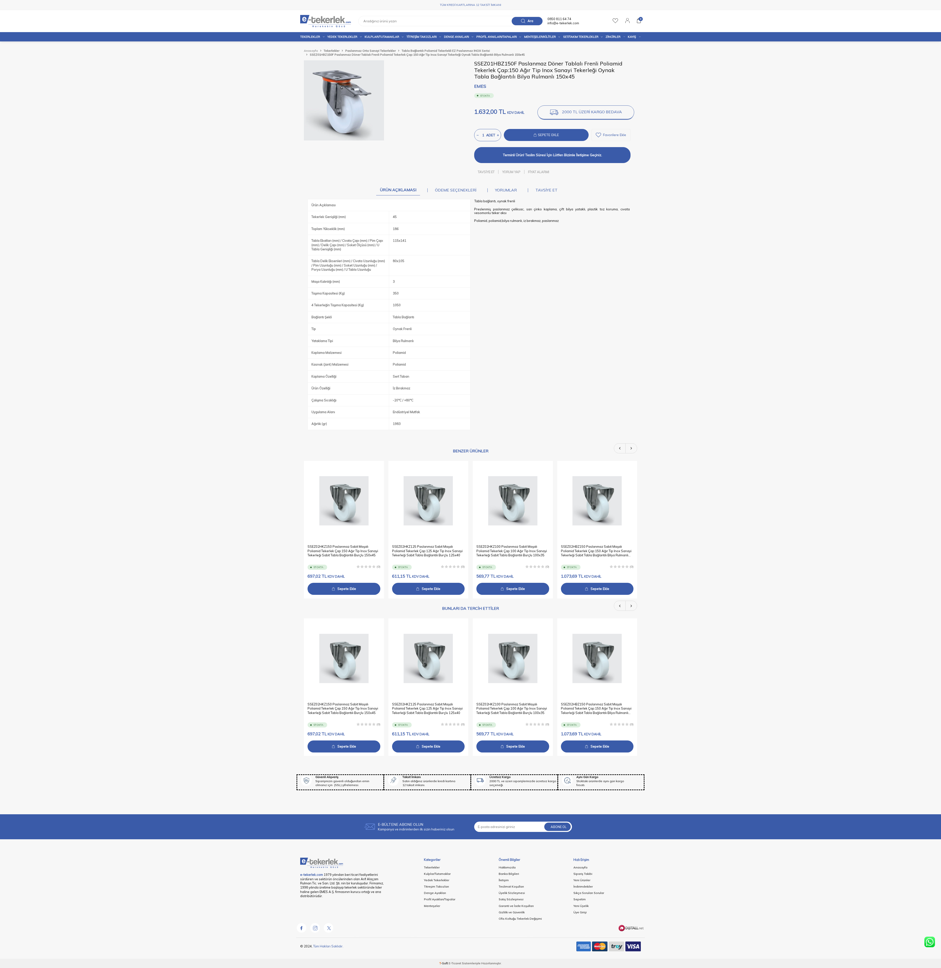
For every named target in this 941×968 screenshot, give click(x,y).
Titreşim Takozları (422, 36)
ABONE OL (559, 827)
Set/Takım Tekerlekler (580, 36)
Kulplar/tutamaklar (382, 36)
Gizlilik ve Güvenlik (512, 912)
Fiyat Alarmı (538, 172)
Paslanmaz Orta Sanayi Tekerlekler (370, 50)
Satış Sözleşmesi (511, 899)
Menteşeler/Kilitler (540, 36)
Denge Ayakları (456, 36)
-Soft (444, 963)
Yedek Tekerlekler (342, 36)
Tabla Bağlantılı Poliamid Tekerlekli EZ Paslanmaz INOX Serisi (446, 50)
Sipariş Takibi (582, 874)
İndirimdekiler (583, 886)
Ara (530, 21)
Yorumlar (506, 190)
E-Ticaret (455, 963)
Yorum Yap (511, 172)
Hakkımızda (507, 867)
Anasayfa (311, 50)
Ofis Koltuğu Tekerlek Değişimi (520, 918)
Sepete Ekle (346, 588)
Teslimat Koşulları (511, 886)
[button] (620, 448)
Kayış (632, 36)
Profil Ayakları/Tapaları (496, 36)
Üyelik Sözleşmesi (512, 893)
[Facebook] (301, 928)
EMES (480, 86)
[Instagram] (315, 928)
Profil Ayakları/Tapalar (439, 899)
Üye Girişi (580, 912)
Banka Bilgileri (509, 874)
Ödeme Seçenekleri (455, 190)
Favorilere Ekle (614, 135)
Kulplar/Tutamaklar (437, 874)
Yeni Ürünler (581, 880)
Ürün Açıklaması (398, 189)
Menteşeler (432, 906)
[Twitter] (328, 928)
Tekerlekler (310, 36)
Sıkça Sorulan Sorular (588, 893)
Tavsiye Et (486, 172)
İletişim (504, 880)
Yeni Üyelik (581, 906)
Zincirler (613, 36)
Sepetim (579, 899)
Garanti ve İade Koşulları (516, 906)
